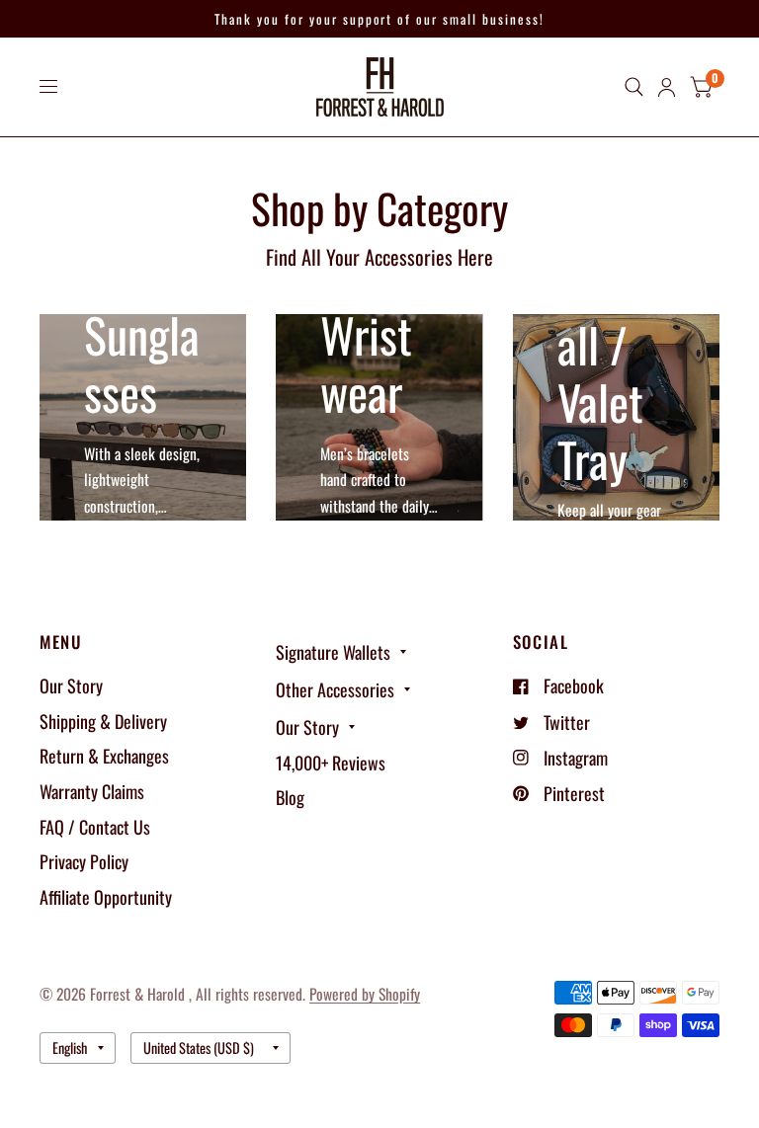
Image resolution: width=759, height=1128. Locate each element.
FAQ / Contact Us (95, 827)
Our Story (71, 685)
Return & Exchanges (104, 755)
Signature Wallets (333, 652)
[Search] (634, 87)
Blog (290, 797)
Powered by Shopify (364, 994)
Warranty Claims (92, 791)
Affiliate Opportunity (106, 897)
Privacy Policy (84, 861)
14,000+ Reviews (330, 762)
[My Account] (666, 87)
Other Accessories (335, 689)
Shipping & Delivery (103, 721)
